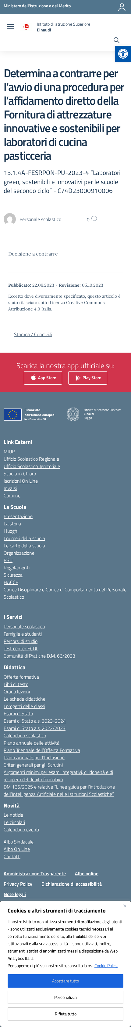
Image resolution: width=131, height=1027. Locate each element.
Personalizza (65, 997)
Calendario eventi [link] (21, 829)
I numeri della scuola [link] (24, 538)
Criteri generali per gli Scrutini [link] (33, 764)
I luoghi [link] (11, 531)
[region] (65, 964)
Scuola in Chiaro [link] (20, 473)
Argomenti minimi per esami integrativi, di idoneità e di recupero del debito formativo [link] (58, 775)
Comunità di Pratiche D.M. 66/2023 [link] (39, 655)
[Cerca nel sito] (116, 41)
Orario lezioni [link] (17, 691)
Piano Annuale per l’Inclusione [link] (34, 757)
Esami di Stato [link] (18, 713)
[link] (123, 54)
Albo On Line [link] (17, 849)
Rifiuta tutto (65, 1014)
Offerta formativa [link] (21, 676)
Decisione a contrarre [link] (33, 254)
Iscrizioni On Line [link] (21, 480)
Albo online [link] (86, 873)
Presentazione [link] (18, 516)
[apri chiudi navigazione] (10, 27)
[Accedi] (121, 7)
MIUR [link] (9, 451)
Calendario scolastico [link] (25, 735)
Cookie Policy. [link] (106, 965)
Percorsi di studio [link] (20, 641)
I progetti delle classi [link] (24, 706)
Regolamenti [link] (17, 567)
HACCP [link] (11, 582)
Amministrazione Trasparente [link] (35, 873)
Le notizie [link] (13, 814)
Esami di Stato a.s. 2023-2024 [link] (35, 720)
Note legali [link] (15, 894)
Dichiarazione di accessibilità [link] (71, 883)
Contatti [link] (12, 856)
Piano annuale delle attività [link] (31, 742)
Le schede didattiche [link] (24, 698)
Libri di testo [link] (16, 684)
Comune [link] (12, 495)
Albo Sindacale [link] (19, 841)
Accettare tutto (65, 981)
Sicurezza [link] (13, 575)
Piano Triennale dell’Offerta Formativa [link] (42, 750)
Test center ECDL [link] (21, 648)
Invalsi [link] (10, 488)
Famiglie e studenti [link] (23, 633)
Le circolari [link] (14, 822)
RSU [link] (8, 560)
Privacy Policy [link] (18, 883)
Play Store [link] (91, 377)
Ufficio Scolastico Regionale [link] (31, 459)
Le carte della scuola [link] (24, 545)
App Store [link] (46, 377)
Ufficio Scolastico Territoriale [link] (32, 466)
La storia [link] (12, 523)
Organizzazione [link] (19, 553)
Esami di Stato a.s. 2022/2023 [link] (35, 728)
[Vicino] (124, 905)
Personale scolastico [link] (24, 626)
